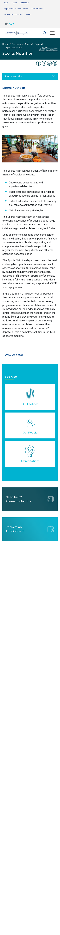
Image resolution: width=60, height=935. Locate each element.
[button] (44, 33)
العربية (11, 24)
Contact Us (24, 3)
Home (5, 44)
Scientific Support (33, 44)
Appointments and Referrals (16, 9)
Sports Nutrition (13, 76)
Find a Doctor (37, 9)
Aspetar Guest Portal (13, 14)
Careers (28, 14)
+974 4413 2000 (10, 3)
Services (16, 44)
